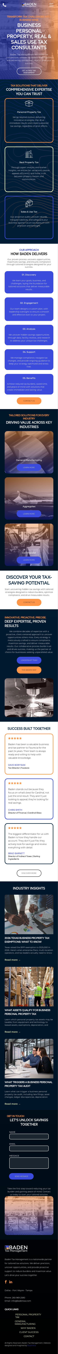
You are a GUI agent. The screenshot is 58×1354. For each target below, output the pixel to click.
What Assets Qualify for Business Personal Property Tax (27, 1012)
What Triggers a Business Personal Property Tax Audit (29, 1084)
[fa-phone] (4, 6)
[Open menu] (51, 5)
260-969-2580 (18, 1297)
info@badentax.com (21, 1301)
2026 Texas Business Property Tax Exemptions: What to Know (27, 940)
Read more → (13, 959)
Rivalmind (31, 1345)
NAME (12, 1132)
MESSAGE (14, 1155)
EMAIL (12, 1144)
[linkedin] (10, 1282)
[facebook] (5, 1282)
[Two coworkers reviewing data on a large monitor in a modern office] (29, 1058)
